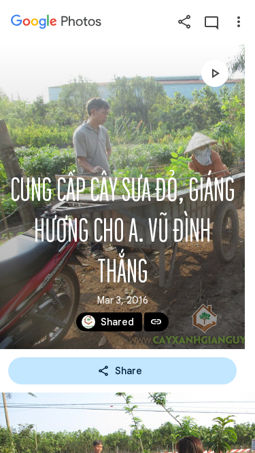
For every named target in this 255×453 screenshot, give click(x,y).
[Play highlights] (215, 73)
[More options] (238, 21)
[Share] (184, 21)
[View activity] (211, 21)
